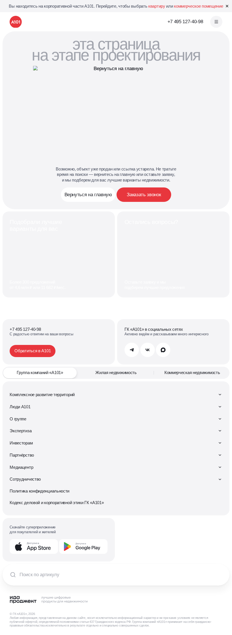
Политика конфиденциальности (39, 491)
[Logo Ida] (49, 599)
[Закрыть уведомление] (227, 6)
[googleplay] (83, 546)
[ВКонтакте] (147, 350)
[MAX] (163, 350)
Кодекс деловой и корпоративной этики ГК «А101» (57, 502)
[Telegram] (131, 350)
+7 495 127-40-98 (185, 21)
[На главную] (16, 22)
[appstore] (34, 546)
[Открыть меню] (216, 22)
